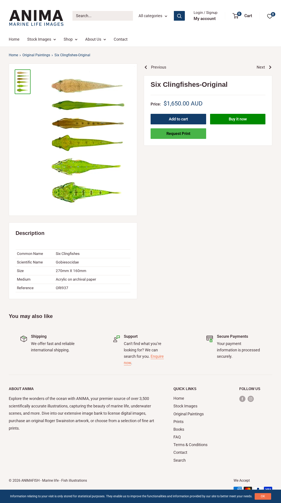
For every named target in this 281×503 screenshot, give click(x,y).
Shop (68, 39)
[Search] (179, 16)
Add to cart (178, 119)
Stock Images (39, 39)
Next (261, 67)
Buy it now (238, 119)
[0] (269, 16)
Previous (158, 67)
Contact (121, 39)
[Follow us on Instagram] (251, 398)
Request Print (178, 133)
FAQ (177, 437)
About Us (93, 39)
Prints (178, 421)
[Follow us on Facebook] (242, 398)
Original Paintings (36, 55)
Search (179, 460)
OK (263, 496)
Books (178, 429)
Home (14, 39)
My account (205, 18)
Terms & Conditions (190, 444)
